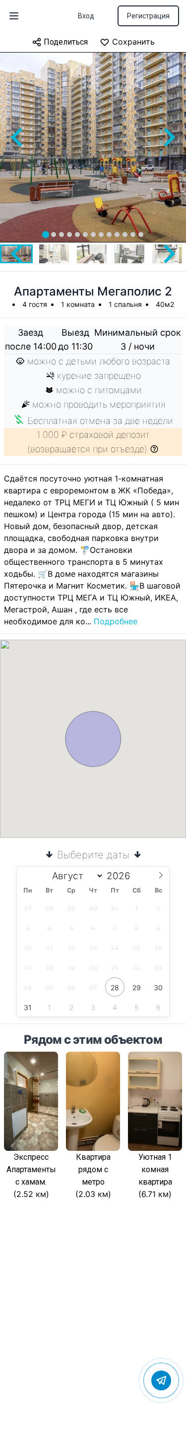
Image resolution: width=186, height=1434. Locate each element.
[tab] (45, 234)
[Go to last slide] (18, 137)
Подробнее (115, 621)
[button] (54, 253)
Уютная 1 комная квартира (155, 1169)
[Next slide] (168, 137)
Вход (86, 16)
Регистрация (148, 16)
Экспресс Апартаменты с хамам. (31, 1169)
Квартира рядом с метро (93, 1169)
